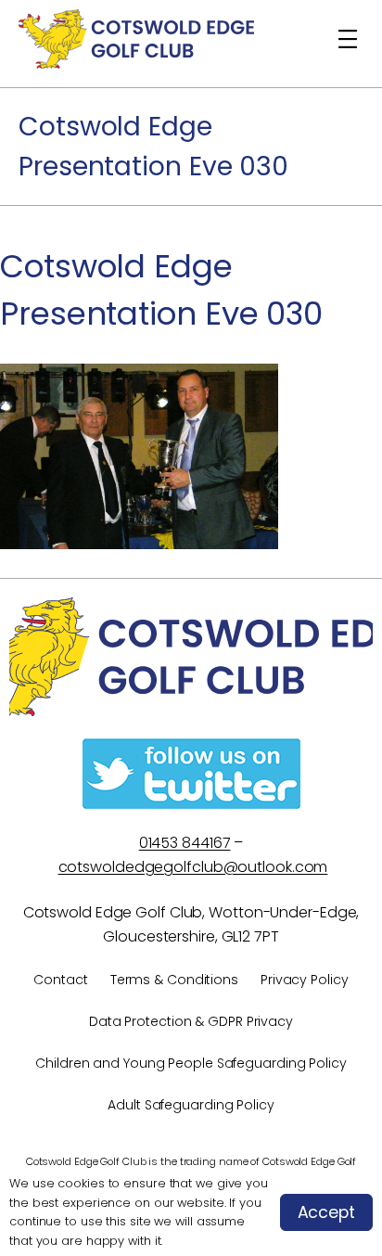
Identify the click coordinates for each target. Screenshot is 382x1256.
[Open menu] (347, 39)
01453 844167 (185, 842)
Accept (326, 1212)
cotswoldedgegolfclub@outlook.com (193, 867)
